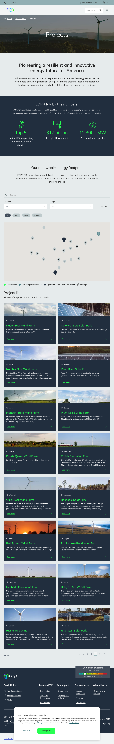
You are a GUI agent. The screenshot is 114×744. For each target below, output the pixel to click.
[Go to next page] (108, 654)
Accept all (46, 730)
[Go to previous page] (75, 654)
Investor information (80, 692)
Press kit (79, 698)
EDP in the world (88, 3)
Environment (63, 691)
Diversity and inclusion (63, 696)
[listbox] (25, 206)
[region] (57, 723)
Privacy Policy (8, 738)
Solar (16, 215)
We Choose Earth (14, 691)
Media (9, 700)
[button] (55, 272)
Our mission (45, 691)
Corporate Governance (45, 696)
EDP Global (11, 3)
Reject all (26, 730)
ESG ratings (81, 702)
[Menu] (107, 10)
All (8, 215)
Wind (26, 215)
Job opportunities (14, 695)
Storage (37, 215)
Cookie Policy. (74, 723)
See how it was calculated (93, 676)
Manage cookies (42, 723)
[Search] (100, 10)
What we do (45, 702)
